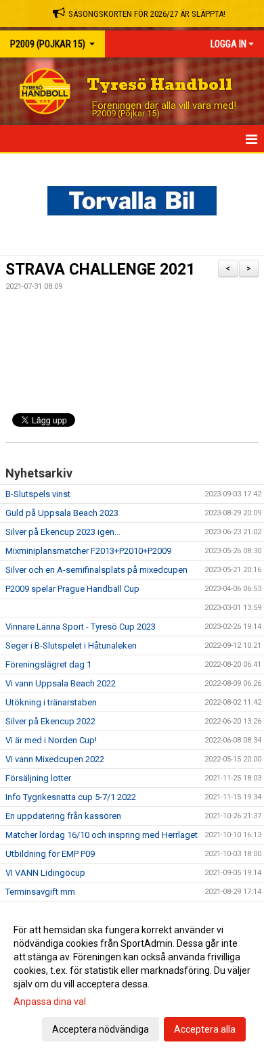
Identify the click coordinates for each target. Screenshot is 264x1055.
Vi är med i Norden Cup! (51, 740)
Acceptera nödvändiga (100, 1029)
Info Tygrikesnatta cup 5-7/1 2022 (70, 797)
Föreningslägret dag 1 (48, 664)
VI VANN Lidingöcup (45, 873)
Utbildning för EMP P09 (50, 854)
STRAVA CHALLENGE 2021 (100, 269)
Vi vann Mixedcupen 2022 (54, 759)
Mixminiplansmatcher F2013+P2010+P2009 (88, 551)
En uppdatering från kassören (63, 816)
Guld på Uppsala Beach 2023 (61, 513)
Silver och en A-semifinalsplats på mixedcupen (96, 570)
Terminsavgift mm (40, 892)
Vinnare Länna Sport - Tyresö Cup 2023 (80, 627)
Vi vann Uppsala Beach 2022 (60, 683)
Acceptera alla (205, 1029)
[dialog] (132, 979)
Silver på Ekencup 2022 (50, 721)
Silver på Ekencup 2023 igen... (62, 532)
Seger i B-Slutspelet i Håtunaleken (71, 645)
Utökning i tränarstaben (51, 702)
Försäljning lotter (38, 778)
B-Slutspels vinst (37, 494)
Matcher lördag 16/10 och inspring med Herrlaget (101, 835)
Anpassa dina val (50, 1001)
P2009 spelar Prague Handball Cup (72, 589)
